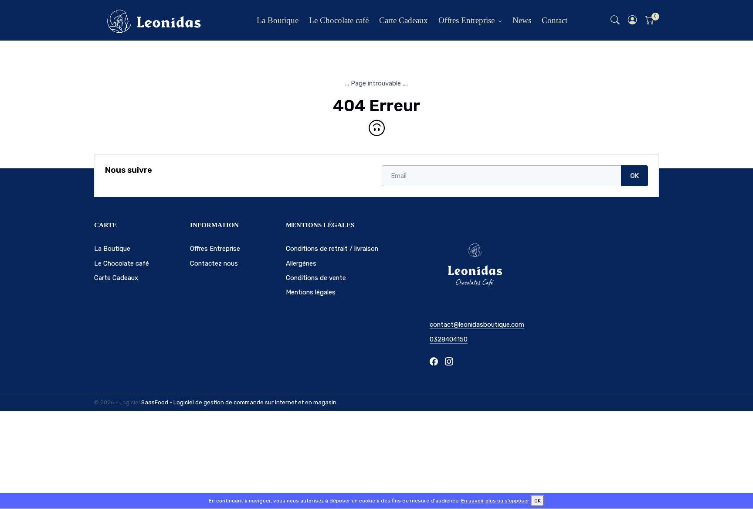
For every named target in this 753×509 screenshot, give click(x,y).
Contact (554, 20)
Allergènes (301, 263)
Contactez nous (214, 263)
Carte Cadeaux (403, 20)
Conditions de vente (316, 278)
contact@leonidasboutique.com (477, 324)
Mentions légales (311, 292)
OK (634, 176)
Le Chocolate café (339, 20)
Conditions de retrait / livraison (332, 249)
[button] (632, 20)
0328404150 (449, 339)
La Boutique (277, 20)
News (521, 20)
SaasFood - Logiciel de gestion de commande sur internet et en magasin (238, 402)
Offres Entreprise (466, 20)
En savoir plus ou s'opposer (495, 501)
